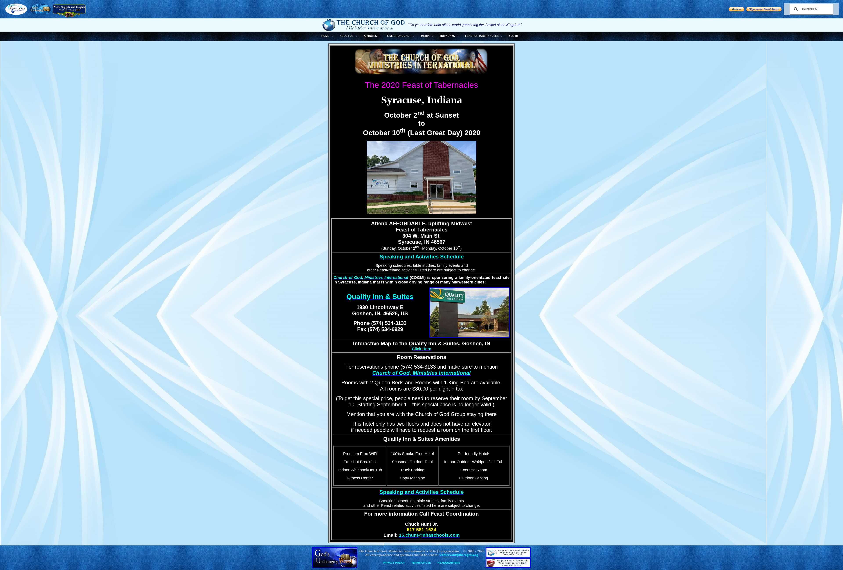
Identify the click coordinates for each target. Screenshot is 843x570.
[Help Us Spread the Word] (736, 10)
